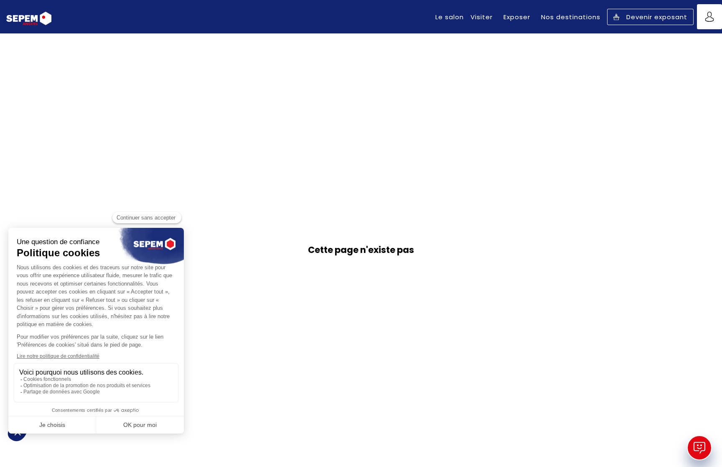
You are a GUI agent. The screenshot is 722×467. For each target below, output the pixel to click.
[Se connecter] (709, 16)
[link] (449, 16)
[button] (650, 17)
